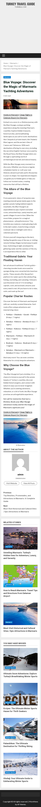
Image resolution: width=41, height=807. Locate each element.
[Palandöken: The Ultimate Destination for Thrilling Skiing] (20, 729)
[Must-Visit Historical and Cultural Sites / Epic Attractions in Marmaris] (20, 614)
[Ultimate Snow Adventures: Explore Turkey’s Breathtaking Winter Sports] (20, 659)
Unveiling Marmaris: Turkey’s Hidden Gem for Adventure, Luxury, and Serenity (19, 555)
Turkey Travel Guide (20, 4)
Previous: (19, 497)
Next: (20, 509)
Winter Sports (10, 667)
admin (20, 474)
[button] (3, 55)
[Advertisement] (20, 30)
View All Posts (29, 483)
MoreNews (33, 801)
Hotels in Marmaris (11, 115)
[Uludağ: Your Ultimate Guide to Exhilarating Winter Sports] (20, 764)
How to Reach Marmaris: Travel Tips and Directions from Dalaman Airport (20, 593)
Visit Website (11, 483)
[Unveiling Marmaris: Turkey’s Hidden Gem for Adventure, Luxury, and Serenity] (20, 538)
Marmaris (7, 77)
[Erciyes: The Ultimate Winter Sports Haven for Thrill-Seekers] (20, 694)
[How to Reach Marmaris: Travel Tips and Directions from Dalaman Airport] (20, 576)
